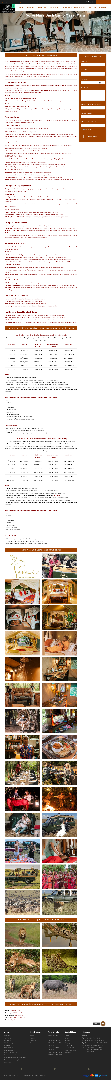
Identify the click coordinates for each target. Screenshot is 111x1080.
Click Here (57, 495)
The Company (8, 1043)
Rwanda (32, 1043)
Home (67, 1036)
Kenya (32, 1036)
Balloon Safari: (10, 255)
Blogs (67, 1038)
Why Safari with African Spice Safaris (15, 1057)
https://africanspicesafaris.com (20, 1020)
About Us (7, 1036)
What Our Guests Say (10, 1052)
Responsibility (8, 1045)
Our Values (7, 1038)
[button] (103, 1023)
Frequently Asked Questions (13, 1055)
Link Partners (69, 1045)
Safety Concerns (9, 1048)
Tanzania (33, 1040)
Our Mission (8, 1040)
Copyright (68, 1043)
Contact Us (85, 1036)
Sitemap (67, 1040)
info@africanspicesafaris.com (17, 1017)
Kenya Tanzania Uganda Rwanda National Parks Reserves (55, 1054)
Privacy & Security (9, 1050)
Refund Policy (69, 1048)
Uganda (32, 1038)
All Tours (68, 1052)
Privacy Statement (95, 132)
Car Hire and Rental (54, 1040)
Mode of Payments (70, 1050)
